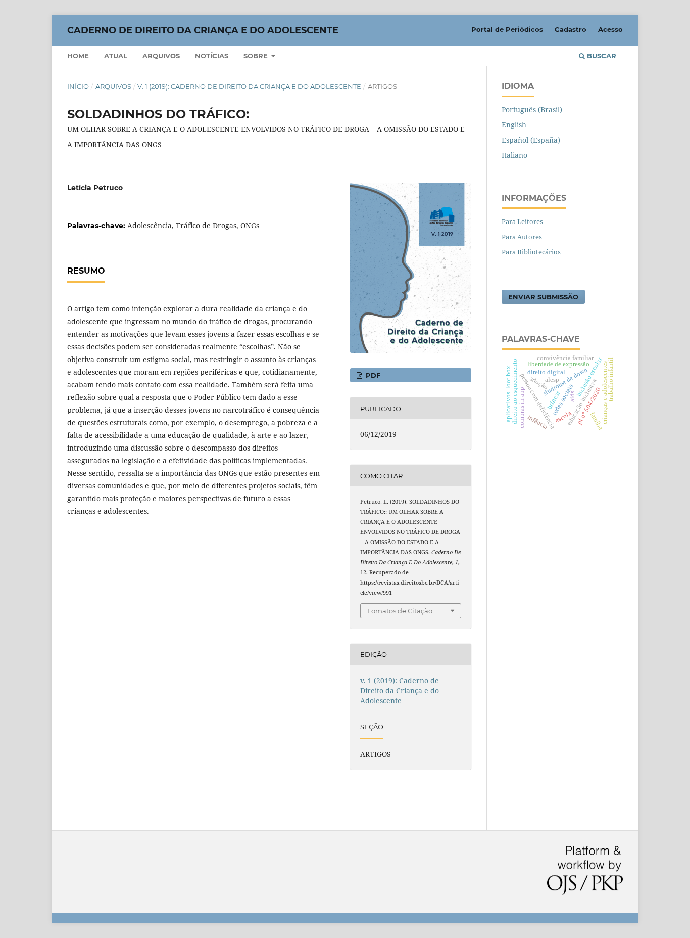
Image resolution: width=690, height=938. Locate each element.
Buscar (600, 56)
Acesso (610, 29)
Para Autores (522, 236)
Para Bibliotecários (531, 251)
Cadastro (570, 29)
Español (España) (531, 140)
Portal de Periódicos (507, 29)
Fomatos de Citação (399, 611)
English (514, 124)
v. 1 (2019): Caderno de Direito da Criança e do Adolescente (249, 86)
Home (78, 56)
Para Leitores (522, 221)
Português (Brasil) (532, 109)
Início (78, 86)
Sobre (256, 56)
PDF (372, 375)
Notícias (211, 56)
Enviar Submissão (543, 297)
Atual (115, 56)
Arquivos (161, 56)
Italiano (514, 155)
